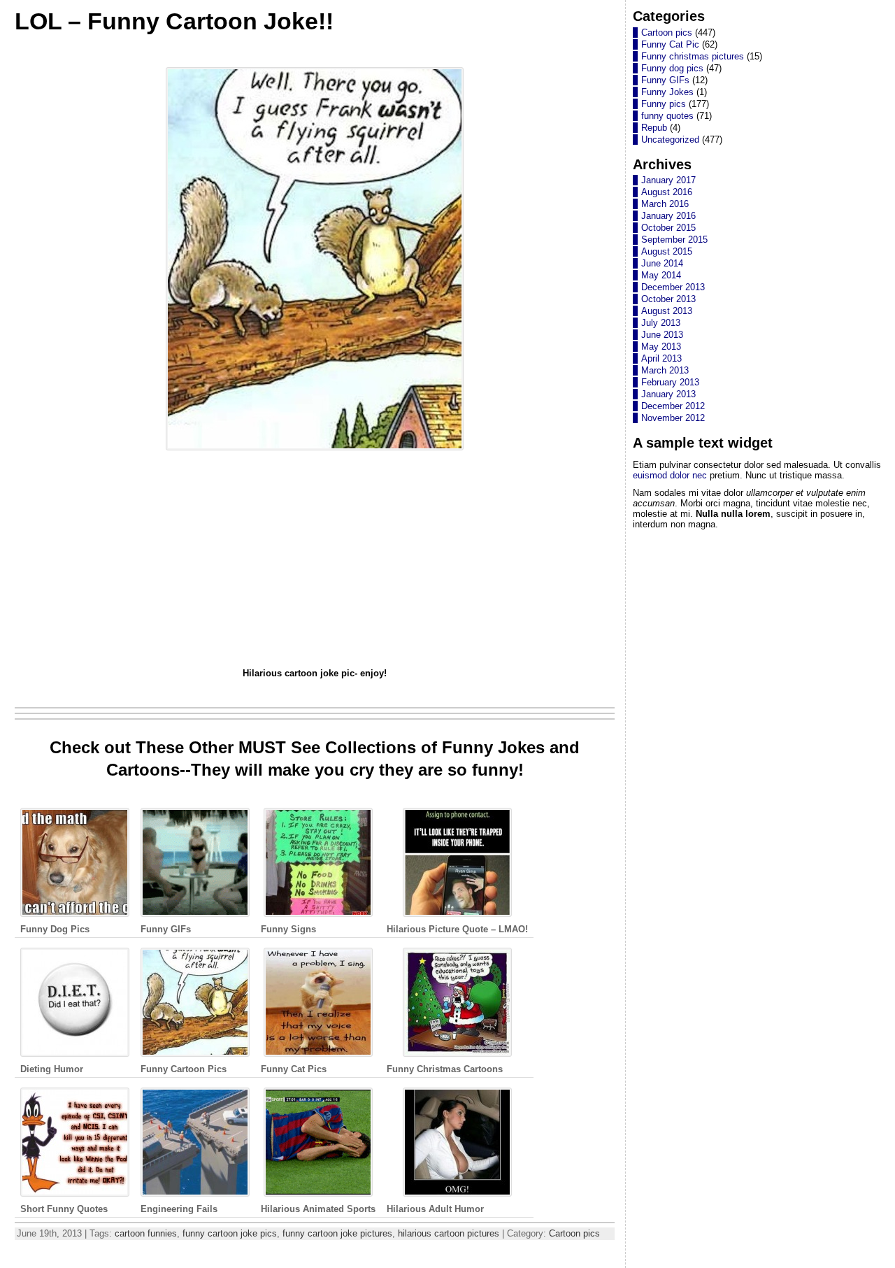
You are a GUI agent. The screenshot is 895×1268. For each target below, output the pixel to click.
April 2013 (661, 358)
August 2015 (666, 251)
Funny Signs (288, 929)
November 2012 (673, 418)
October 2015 (668, 227)
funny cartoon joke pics (229, 1233)
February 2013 (670, 382)
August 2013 (666, 311)
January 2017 (668, 180)
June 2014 (662, 263)
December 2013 (673, 287)
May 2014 (661, 275)
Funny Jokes (667, 92)
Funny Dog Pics (55, 929)
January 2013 (668, 394)
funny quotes (667, 116)
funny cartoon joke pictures (337, 1233)
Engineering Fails (179, 1209)
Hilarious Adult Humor (435, 1209)
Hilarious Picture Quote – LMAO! (457, 929)
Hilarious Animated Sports (318, 1209)
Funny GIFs (166, 929)
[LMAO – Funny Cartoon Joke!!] (315, 451)
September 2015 (674, 239)
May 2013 (661, 346)
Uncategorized (670, 139)
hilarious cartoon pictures (448, 1233)
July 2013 (660, 323)
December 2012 (673, 406)
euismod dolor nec (670, 475)
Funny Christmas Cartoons (445, 1069)
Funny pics (663, 104)
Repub (654, 127)
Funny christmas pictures (692, 56)
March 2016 (665, 204)
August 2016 (666, 192)
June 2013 (662, 334)
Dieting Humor (51, 1069)
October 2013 (668, 299)
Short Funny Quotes (64, 1209)
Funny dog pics (672, 68)
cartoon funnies (146, 1233)
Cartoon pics (574, 1233)
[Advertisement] (315, 561)
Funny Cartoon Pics (184, 1069)
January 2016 (668, 216)
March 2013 (665, 370)
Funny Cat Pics (294, 1069)
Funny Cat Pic (670, 44)
